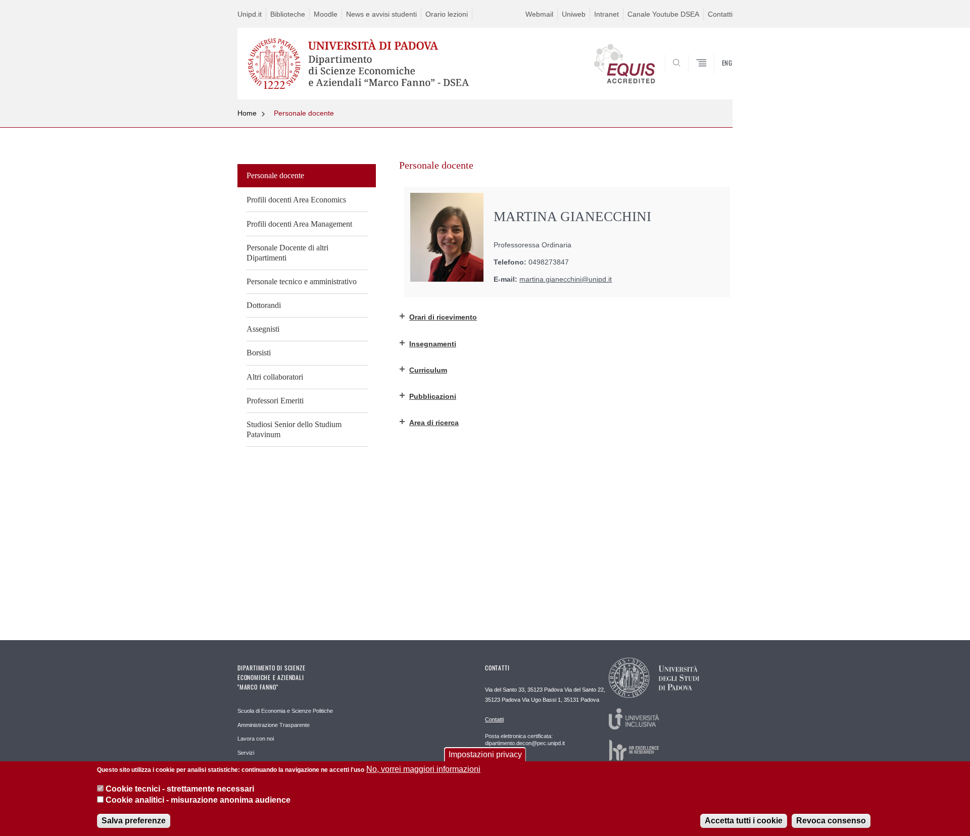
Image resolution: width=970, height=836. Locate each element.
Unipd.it (249, 14)
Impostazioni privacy (485, 754)
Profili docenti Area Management (299, 224)
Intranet (606, 14)
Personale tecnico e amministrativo (302, 281)
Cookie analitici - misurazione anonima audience (198, 800)
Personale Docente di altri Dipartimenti (287, 252)
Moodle (325, 14)
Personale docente (304, 113)
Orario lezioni (446, 14)
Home (247, 113)
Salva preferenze (134, 820)
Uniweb (574, 14)
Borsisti (259, 352)
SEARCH (715, 75)
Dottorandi (264, 305)
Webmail (539, 14)
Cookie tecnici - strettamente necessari (180, 788)
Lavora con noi (255, 739)
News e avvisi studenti (381, 14)
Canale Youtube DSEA (663, 14)
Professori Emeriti (275, 400)
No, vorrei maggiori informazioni (423, 769)
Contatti (720, 14)
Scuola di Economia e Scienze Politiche (285, 711)
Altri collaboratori (275, 377)
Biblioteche (287, 14)
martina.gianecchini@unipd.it (565, 279)
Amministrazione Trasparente (273, 725)
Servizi (245, 753)
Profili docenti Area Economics (296, 199)
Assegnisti (263, 329)
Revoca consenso (831, 820)
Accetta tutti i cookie (744, 820)
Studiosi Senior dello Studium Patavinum (294, 429)
